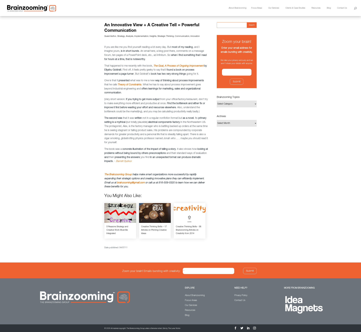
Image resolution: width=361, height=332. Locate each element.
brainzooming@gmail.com (131, 182)
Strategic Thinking (166, 36)
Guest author (110, 36)
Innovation (195, 36)
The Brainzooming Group (118, 174)
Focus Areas (256, 8)
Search (252, 25)
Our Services (273, 8)
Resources (316, 8)
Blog (329, 8)
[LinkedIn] (248, 328)
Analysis (129, 36)
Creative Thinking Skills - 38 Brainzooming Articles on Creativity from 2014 (188, 230)
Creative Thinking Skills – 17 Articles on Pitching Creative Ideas (154, 230)
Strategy (121, 36)
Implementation (141, 36)
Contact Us (342, 8)
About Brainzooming (237, 8)
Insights (153, 36)
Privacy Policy (240, 295)
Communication (182, 36)
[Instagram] (254, 328)
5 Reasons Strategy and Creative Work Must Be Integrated (117, 230)
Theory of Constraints (129, 84)
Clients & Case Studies (295, 8)
